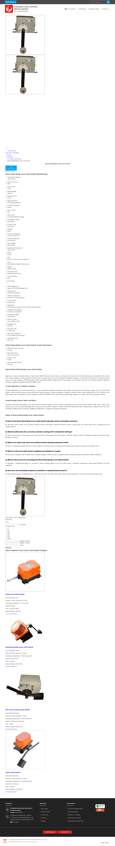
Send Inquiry (10, 2)
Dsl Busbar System (73, 811)
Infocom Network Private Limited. (29, 841)
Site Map (43, 821)
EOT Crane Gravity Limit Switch (17, 710)
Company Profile (93, 9)
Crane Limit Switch (12, 772)
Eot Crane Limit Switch (14, 159)
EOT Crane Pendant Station (75, 808)
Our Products (71, 9)
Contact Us (105, 9)
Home (9, 155)
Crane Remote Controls (74, 818)
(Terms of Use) (44, 839)
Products (10, 157)
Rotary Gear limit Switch (14, 594)
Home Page (82, 9)
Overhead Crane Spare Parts (75, 821)
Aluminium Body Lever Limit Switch (19, 647)
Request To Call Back (12, 153)
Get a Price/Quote (11, 168)
